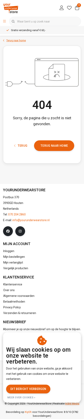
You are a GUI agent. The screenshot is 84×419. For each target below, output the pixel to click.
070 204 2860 (17, 214)
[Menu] (4, 21)
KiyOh (28, 411)
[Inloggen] (61, 8)
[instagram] (20, 231)
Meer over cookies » (21, 397)
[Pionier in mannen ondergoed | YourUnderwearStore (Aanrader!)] (11, 8)
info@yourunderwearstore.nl (31, 220)
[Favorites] (69, 8)
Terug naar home (54, 145)
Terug (22, 145)
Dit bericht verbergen (28, 389)
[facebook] (8, 231)
